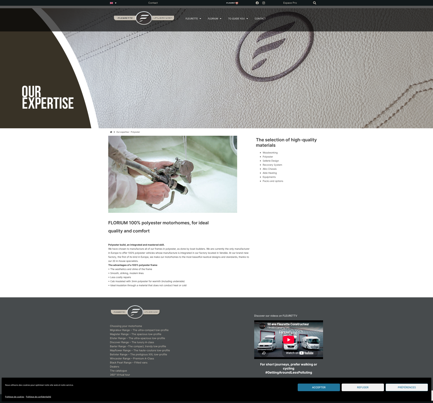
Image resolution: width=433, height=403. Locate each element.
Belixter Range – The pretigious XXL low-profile (138, 354)
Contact (153, 2)
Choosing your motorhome (126, 326)
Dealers (114, 366)
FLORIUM (213, 18)
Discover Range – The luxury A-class (132, 342)
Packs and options (273, 181)
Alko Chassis (270, 168)
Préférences (407, 387)
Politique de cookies (14, 396)
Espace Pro (290, 2)
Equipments (269, 176)
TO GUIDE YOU (236, 18)
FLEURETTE (192, 18)
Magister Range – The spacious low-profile (135, 334)
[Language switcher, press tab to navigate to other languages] (113, 3)
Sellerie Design (271, 160)
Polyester (268, 156)
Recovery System (272, 164)
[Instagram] (263, 2)
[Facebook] (257, 2)
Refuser (363, 387)
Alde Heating (270, 172)
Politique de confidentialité (38, 396)
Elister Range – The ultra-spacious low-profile (137, 338)
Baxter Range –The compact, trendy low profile (138, 346)
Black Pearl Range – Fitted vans (128, 362)
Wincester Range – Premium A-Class (132, 358)
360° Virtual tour (120, 374)
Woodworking (270, 152)
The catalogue (118, 370)
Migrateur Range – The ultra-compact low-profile (139, 330)
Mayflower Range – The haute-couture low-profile (140, 350)
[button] (314, 3)
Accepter (319, 387)
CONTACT (260, 18)
